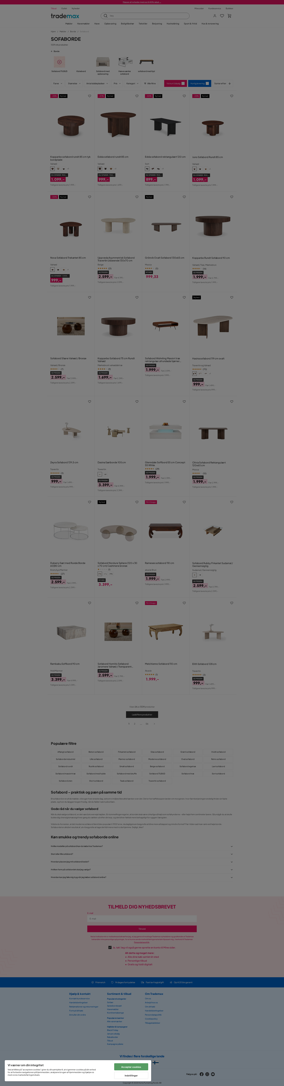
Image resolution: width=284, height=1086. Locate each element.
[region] (78, 1070)
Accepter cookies (131, 1066)
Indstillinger (131, 1075)
